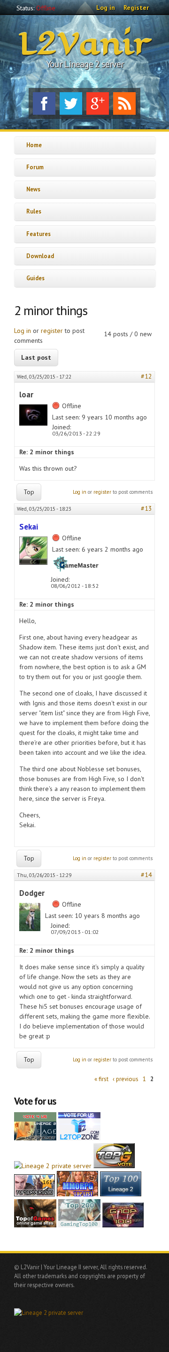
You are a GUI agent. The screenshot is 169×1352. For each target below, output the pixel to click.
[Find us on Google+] (97, 103)
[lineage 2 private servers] (79, 1225)
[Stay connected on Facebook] (44, 103)
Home (34, 145)
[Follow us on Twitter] (71, 103)
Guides (35, 278)
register (52, 330)
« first (101, 1079)
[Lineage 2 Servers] (79, 1138)
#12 (146, 376)
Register (136, 7)
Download (40, 256)
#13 (146, 508)
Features (38, 233)
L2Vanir (85, 44)
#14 (146, 874)
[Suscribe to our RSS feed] (124, 103)
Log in (105, 7)
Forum (35, 167)
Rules (33, 211)
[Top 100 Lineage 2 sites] (123, 1225)
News (33, 189)
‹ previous (125, 1079)
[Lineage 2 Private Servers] (120, 1194)
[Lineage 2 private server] (53, 1166)
